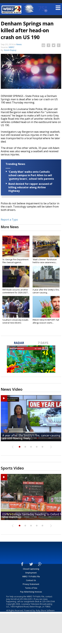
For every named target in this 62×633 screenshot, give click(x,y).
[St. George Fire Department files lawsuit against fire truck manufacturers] (15, 246)
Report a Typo (9, 219)
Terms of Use (31, 588)
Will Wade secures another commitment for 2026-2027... (15, 291)
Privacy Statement (31, 584)
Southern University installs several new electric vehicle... (15, 322)
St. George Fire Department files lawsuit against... (15, 261)
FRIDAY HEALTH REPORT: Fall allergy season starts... (46, 321)
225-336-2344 (48, 601)
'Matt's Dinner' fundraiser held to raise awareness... (45, 261)
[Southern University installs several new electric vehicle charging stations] (15, 307)
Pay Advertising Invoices (31, 591)
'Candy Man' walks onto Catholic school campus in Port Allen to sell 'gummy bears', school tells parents (31, 175)
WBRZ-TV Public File (31, 576)
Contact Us (31, 580)
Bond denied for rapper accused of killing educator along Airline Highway (30, 187)
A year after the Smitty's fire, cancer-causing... (46, 291)
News (19, 44)
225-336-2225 (25, 599)
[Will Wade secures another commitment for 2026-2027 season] (15, 276)
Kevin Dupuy (10, 50)
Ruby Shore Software (45, 610)
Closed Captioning (31, 569)
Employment (31, 572)
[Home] (12, 10)
